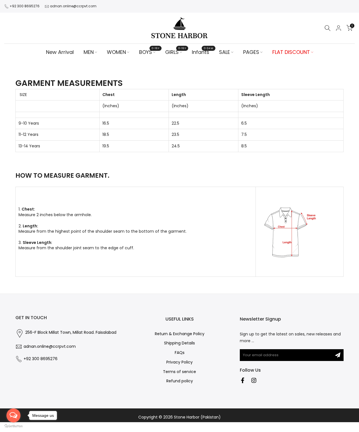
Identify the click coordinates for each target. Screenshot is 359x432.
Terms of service (179, 371)
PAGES (251, 52)
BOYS (149, 52)
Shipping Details (179, 343)
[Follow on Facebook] (242, 380)
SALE (224, 52)
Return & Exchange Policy (179, 334)
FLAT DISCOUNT (291, 52)
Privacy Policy (179, 362)
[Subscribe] (337, 355)
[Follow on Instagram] (254, 380)
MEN (89, 52)
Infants (202, 52)
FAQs (180, 352)
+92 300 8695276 (25, 6)
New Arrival (60, 52)
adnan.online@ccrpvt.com (73, 6)
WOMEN (116, 52)
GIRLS (175, 52)
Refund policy (179, 381)
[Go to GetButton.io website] (13, 426)
